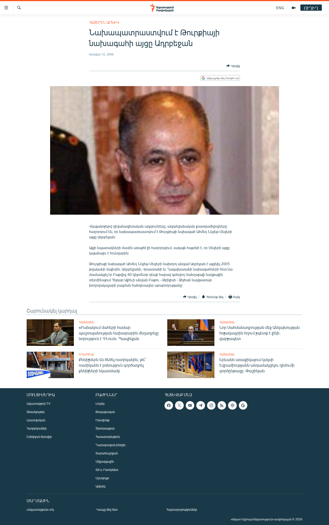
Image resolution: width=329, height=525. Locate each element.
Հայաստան (86, 322)
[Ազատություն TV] (293, 7)
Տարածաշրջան (107, 453)
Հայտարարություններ (181, 509)
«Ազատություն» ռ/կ (40, 509)
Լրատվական (36, 420)
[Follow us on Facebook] (168, 405)
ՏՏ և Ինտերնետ (107, 470)
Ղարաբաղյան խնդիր (110, 445)
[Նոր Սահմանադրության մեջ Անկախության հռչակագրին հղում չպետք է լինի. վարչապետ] (190, 332)
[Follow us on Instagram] (211, 405)
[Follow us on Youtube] (190, 405)
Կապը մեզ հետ (107, 509)
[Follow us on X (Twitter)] (179, 405)
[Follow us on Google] (243, 405)
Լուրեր (100, 403)
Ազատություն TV (38, 403)
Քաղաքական (105, 412)
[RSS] (222, 405)
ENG (280, 8)
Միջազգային (105, 461)
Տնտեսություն (105, 428)
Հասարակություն (108, 436)
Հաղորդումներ (37, 428)
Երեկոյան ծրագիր (39, 436)
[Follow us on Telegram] (200, 405)
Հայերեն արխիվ (104, 22)
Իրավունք (86, 354)
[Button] (233, 65)
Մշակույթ (102, 478)
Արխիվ (100, 486)
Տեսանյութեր (36, 412)
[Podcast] (232, 405)
